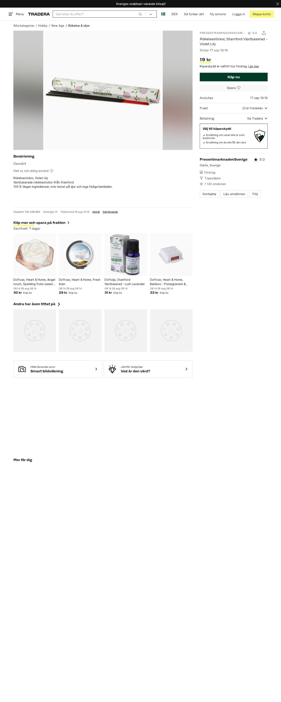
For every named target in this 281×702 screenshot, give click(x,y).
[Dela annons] (264, 33)
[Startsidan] (39, 14)
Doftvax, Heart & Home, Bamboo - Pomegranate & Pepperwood (168, 282)
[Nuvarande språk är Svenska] (163, 14)
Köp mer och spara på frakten (39, 223)
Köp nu (234, 77)
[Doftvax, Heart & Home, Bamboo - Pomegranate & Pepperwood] (171, 255)
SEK (174, 14)
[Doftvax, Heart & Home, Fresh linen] (80, 255)
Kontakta (209, 194)
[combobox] (99, 14)
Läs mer (253, 66)
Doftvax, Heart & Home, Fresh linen (79, 282)
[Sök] (140, 13)
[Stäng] (278, 3)
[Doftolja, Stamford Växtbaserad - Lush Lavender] (126, 255)
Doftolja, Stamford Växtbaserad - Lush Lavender (125, 282)
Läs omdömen (234, 194)
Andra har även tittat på (37, 304)
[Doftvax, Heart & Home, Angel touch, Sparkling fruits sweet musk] (34, 255)
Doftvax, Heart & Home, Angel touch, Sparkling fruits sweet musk (34, 282)
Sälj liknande (110, 212)
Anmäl (96, 212)
